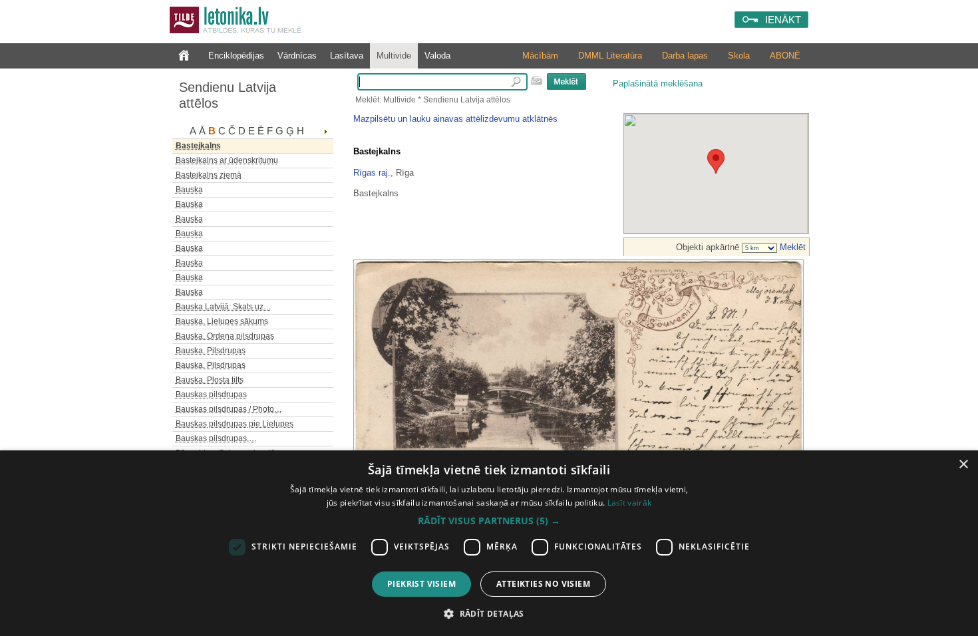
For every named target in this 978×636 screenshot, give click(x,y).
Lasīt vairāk (629, 502)
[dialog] (489, 543)
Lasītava (346, 56)
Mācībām (540, 56)
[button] (489, 521)
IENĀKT (783, 19)
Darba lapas (685, 56)
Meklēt (791, 247)
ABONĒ (785, 56)
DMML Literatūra (610, 56)
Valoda (437, 56)
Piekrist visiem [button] (421, 583)
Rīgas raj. (372, 173)
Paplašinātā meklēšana (658, 83)
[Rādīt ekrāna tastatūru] (536, 80)
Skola (739, 56)
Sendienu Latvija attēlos (227, 95)
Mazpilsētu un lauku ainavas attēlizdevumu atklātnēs (455, 119)
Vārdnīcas (297, 56)
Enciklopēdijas (236, 56)
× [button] (963, 465)
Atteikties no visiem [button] (543, 583)
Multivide (394, 56)
